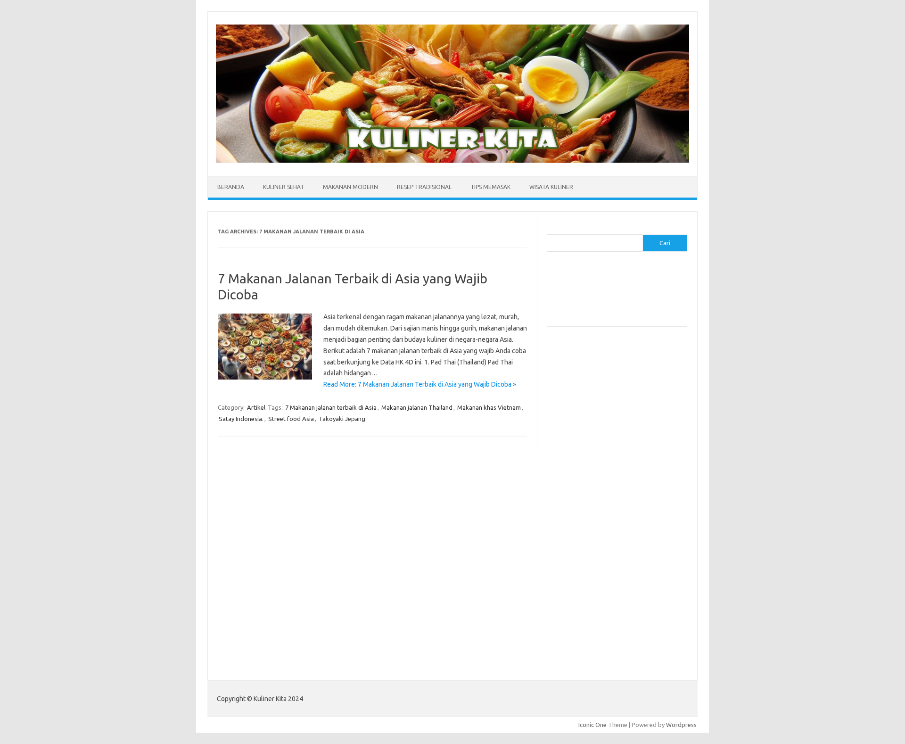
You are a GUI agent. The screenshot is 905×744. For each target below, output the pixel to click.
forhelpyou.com (573, 559)
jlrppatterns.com (574, 623)
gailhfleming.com (575, 569)
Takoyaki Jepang (342, 418)
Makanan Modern (350, 187)
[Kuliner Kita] (452, 160)
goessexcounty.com (580, 442)
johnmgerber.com (576, 632)
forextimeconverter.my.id (587, 542)
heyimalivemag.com (579, 578)
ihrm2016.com (571, 596)
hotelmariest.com (576, 460)
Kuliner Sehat (283, 187)
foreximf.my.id (571, 505)
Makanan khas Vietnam (489, 407)
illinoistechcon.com (577, 605)
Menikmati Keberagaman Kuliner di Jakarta (605, 278)
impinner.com (570, 487)
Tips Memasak (490, 187)
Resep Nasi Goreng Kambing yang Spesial (603, 359)
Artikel (256, 407)
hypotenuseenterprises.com (591, 469)
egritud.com (568, 550)
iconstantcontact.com (581, 478)
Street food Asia (291, 418)
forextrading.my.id (577, 533)
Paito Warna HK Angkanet (583, 654)
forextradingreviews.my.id (588, 524)
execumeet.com (574, 415)
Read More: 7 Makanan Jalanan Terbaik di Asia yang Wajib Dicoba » (419, 384)
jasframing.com (572, 496)
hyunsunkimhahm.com (582, 587)
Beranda (230, 187)
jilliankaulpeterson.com (583, 614)
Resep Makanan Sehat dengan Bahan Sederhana (612, 293)
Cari (552, 228)
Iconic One (592, 724)
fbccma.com (568, 424)
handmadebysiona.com (584, 451)
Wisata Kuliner (551, 187)
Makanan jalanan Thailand (416, 407)
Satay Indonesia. (241, 418)
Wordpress (681, 724)
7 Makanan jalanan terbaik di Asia (331, 407)
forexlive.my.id (572, 514)
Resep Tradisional (424, 187)
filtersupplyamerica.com (585, 433)
